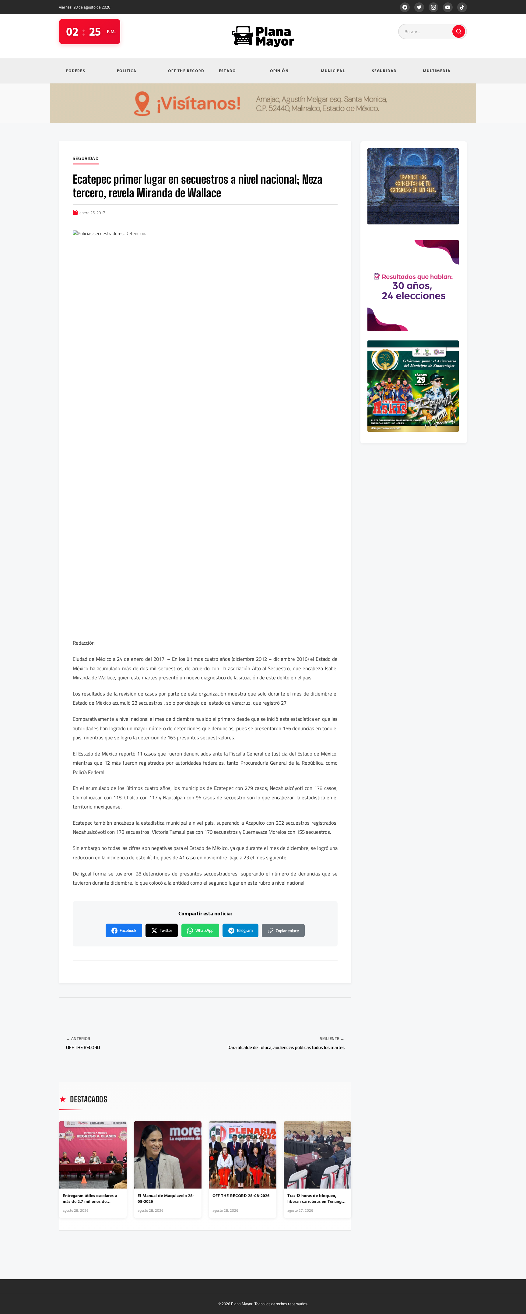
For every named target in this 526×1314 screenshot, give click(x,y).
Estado (227, 71)
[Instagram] (433, 7)
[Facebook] (405, 7)
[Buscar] (458, 31)
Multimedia (437, 71)
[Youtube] (448, 7)
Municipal (333, 71)
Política (127, 71)
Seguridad (384, 71)
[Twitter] (419, 7)
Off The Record (186, 71)
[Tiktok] (462, 7)
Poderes (75, 71)
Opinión (279, 71)
